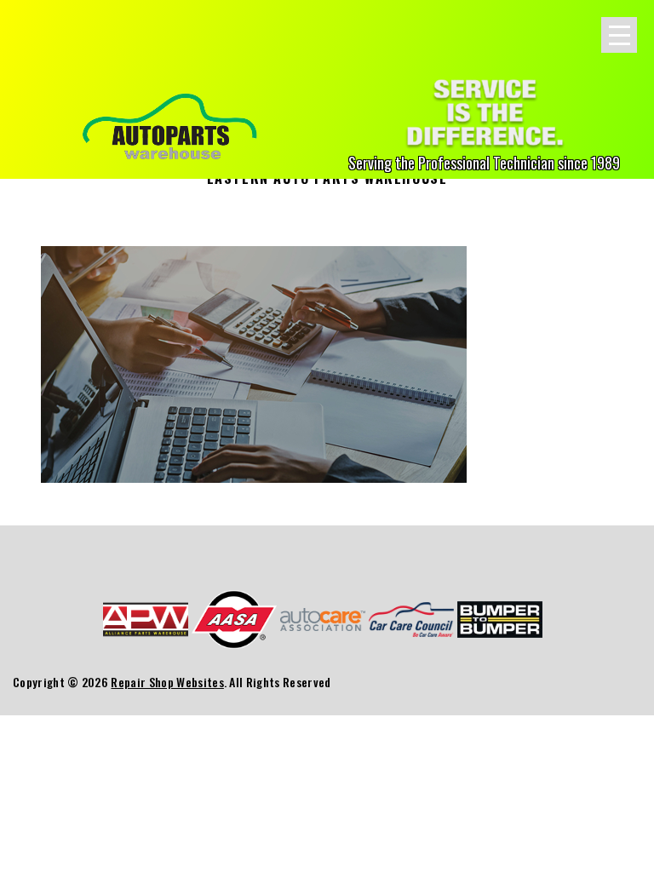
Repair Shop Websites (167, 682)
